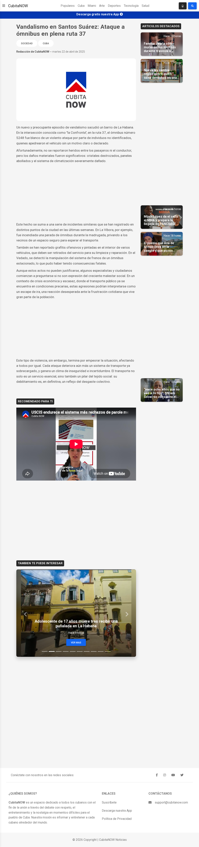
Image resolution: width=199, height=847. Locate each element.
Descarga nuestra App (117, 810)
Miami (92, 6)
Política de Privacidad (117, 819)
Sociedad (27, 43)
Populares (68, 6)
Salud (145, 6)
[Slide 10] (108, 651)
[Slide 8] (94, 651)
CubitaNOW (18, 5)
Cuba (81, 6)
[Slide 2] (52, 651)
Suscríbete (109, 802)
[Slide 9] (101, 651)
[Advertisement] (76, 193)
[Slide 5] (73, 651)
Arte (102, 6)
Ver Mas (76, 642)
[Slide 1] (45, 651)
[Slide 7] (87, 651)
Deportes (114, 6)
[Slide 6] (80, 651)
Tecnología (131, 6)
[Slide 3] (59, 651)
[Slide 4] (66, 651)
